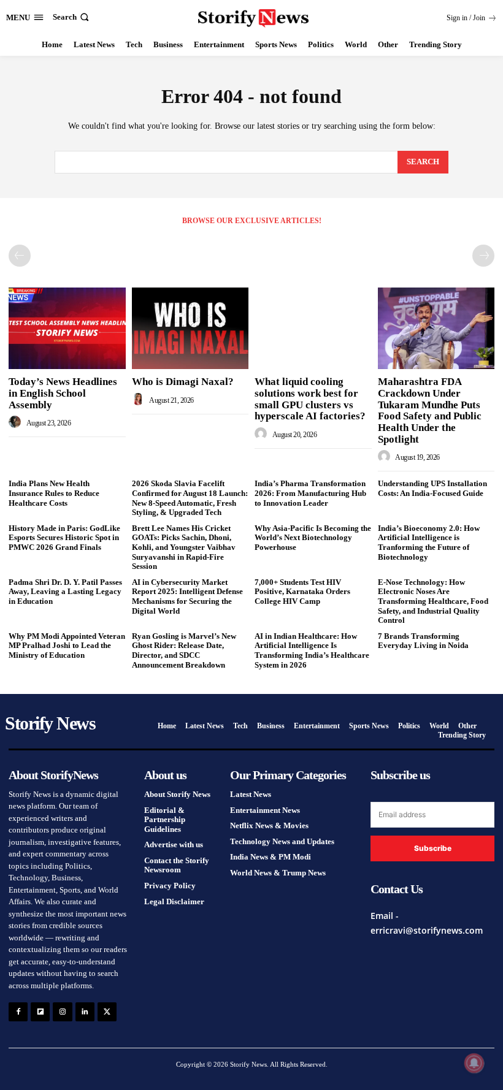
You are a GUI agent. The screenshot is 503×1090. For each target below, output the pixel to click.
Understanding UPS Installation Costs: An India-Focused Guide (432, 488)
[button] (72, 17)
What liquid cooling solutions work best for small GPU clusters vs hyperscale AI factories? (310, 399)
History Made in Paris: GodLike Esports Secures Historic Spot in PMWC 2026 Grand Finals (64, 538)
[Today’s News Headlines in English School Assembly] (67, 328)
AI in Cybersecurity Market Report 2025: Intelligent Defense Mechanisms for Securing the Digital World (187, 596)
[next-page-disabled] (483, 256)
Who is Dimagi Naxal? (183, 381)
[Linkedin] (84, 1011)
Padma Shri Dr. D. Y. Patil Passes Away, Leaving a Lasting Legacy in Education (65, 591)
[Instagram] (62, 1011)
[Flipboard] (40, 1011)
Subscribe (432, 848)
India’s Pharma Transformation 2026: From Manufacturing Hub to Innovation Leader (310, 493)
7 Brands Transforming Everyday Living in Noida (423, 640)
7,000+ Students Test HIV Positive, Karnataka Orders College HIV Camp (302, 591)
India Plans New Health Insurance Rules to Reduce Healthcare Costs (54, 493)
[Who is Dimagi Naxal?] (190, 328)
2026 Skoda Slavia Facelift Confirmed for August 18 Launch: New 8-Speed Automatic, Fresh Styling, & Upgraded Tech (190, 498)
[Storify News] (253, 18)
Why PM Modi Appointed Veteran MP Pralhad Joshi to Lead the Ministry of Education (67, 645)
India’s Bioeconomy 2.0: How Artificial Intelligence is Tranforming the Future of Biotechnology (429, 543)
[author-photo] (17, 422)
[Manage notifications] (474, 1063)
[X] (107, 1011)
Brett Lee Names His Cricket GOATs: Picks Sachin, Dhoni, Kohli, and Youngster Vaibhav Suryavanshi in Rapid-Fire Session (184, 547)
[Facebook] (18, 1011)
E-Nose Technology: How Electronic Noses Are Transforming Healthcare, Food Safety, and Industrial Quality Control (433, 601)
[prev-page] (20, 256)
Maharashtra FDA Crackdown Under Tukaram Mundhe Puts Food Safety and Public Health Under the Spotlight (430, 410)
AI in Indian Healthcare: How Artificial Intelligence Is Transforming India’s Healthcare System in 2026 (312, 650)
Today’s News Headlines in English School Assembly (63, 393)
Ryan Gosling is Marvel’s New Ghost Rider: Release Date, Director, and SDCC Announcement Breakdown (184, 650)
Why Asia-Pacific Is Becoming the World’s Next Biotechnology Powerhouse (313, 538)
